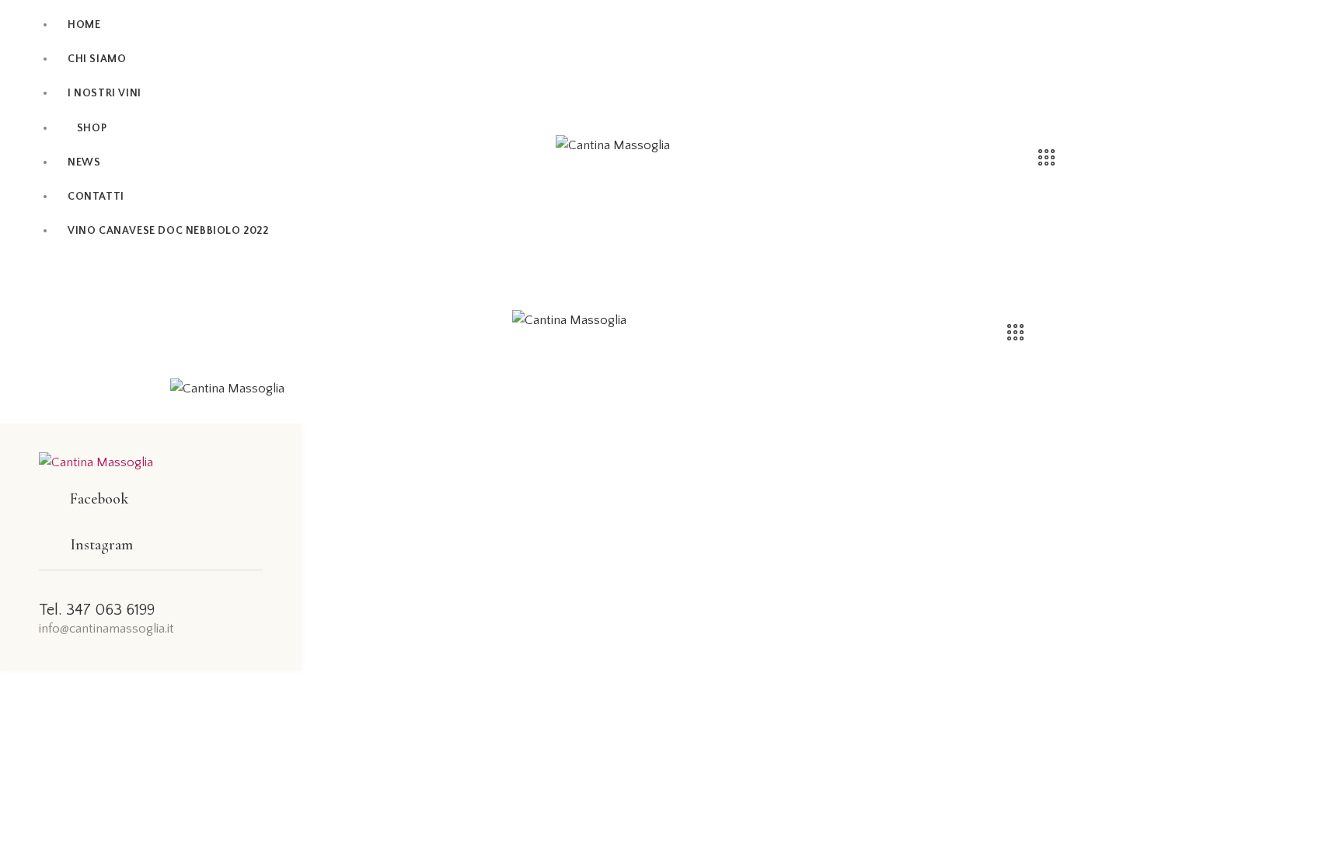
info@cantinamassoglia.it (106, 629)
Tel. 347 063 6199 (97, 610)
